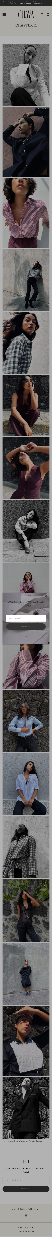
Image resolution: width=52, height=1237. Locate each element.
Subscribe (26, 626)
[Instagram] (26, 637)
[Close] (46, 596)
